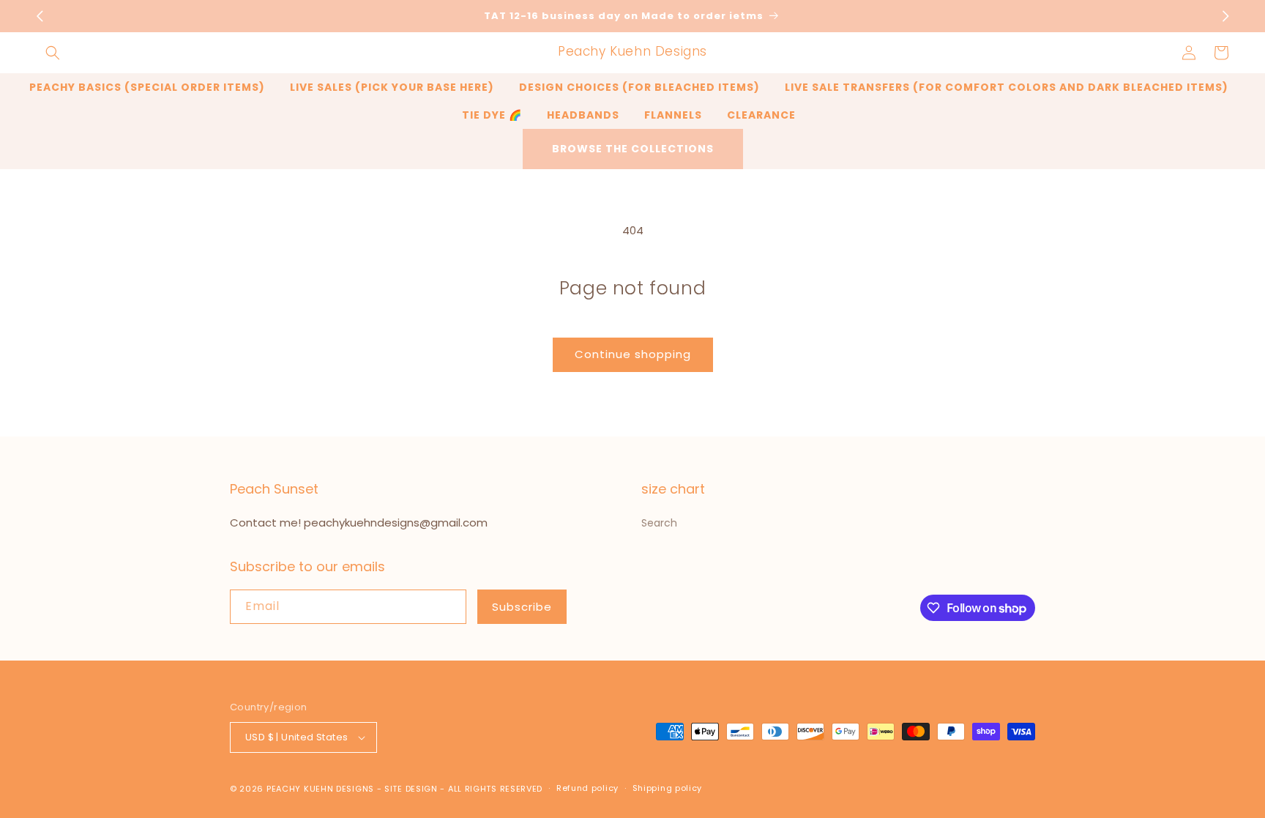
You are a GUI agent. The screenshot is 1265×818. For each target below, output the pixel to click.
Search (659, 523)
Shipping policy (667, 788)
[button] (53, 53)
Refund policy (587, 788)
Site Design (411, 789)
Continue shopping (633, 354)
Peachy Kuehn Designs (320, 789)
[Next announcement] (1225, 16)
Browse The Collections (633, 148)
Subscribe (522, 606)
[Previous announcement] (39, 16)
